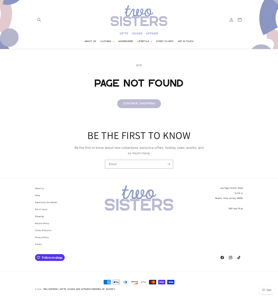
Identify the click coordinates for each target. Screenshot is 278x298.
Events (38, 244)
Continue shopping (139, 103)
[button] (39, 20)
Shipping (39, 216)
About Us (39, 188)
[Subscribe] (169, 164)
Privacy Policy (42, 237)
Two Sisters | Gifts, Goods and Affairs (66, 289)
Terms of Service (43, 230)
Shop (37, 195)
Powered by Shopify (103, 289)
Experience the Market (46, 202)
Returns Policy (42, 223)
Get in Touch (41, 209)
